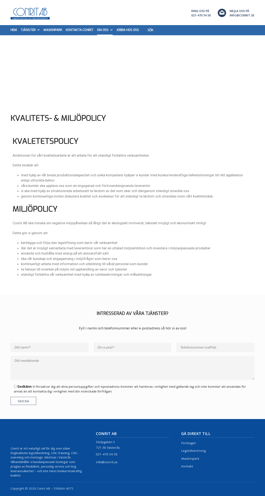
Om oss (102, 30)
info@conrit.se (107, 462)
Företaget (188, 443)
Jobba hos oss (127, 30)
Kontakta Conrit (79, 30)
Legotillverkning (193, 450)
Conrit (30, 14)
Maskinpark (52, 30)
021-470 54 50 (106, 454)
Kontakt (187, 466)
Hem (14, 30)
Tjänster (28, 30)
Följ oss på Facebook (251, 488)
